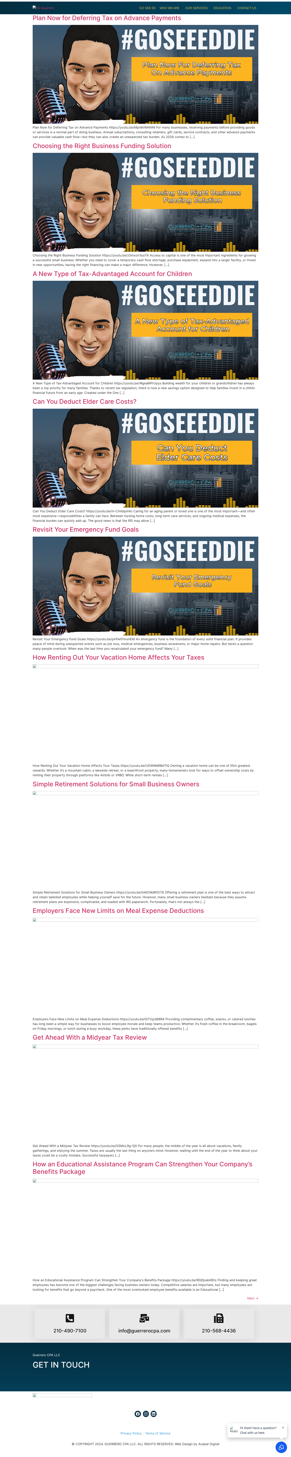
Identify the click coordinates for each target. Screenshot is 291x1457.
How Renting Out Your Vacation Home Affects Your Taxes (118, 657)
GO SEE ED (147, 8)
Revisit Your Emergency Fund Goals (86, 529)
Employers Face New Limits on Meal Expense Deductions (118, 910)
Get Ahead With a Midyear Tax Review (90, 1037)
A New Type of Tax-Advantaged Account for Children (112, 274)
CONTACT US (246, 8)
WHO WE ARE (169, 8)
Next (252, 1298)
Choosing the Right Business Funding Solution (102, 146)
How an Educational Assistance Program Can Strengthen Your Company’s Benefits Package (142, 1167)
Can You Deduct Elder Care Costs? (85, 401)
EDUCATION (222, 8)
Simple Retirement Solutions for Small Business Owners (116, 784)
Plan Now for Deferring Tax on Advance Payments (107, 18)
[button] (170, 8)
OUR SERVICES (196, 8)
